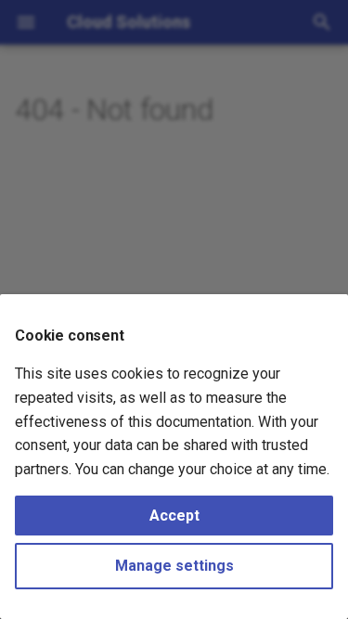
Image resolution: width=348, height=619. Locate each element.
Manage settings (174, 565)
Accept (174, 515)
